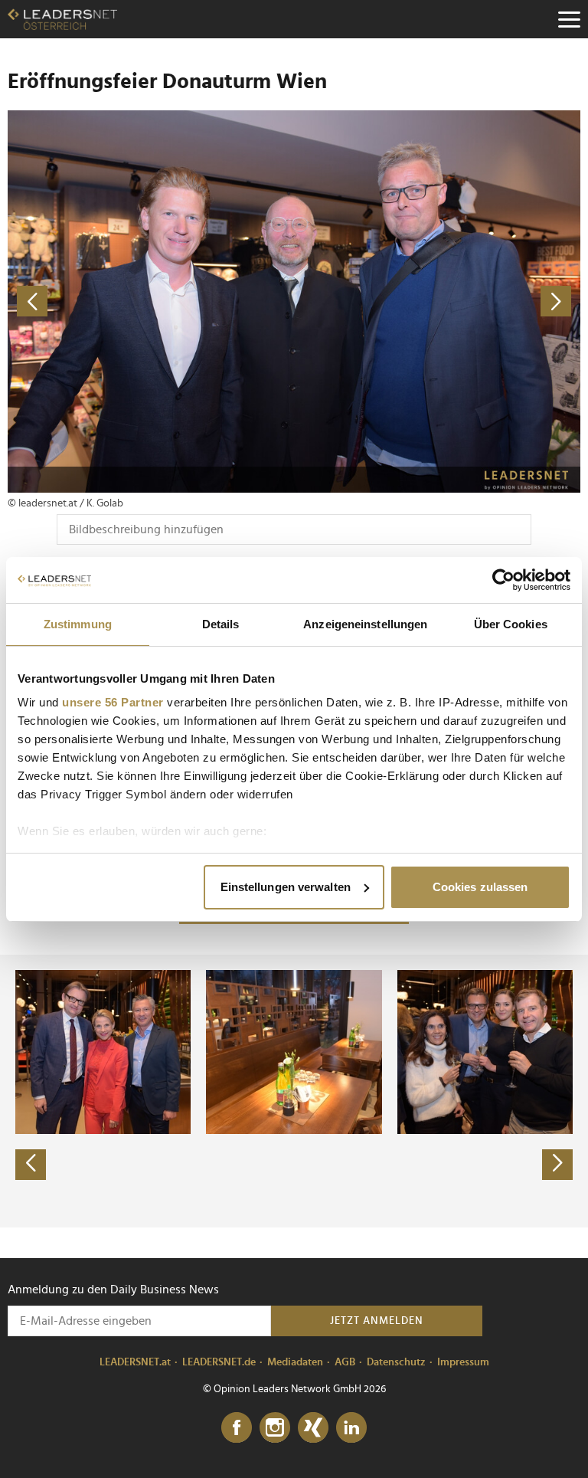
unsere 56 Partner (113, 702)
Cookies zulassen (480, 886)
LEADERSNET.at (135, 1362)
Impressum (463, 1362)
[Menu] (569, 19)
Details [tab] (221, 624)
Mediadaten (295, 1362)
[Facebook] (236, 1428)
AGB (345, 1362)
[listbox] (294, 1091)
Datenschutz (396, 1362)
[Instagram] (275, 1428)
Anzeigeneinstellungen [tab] (365, 624)
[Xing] (313, 1428)
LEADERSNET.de (219, 1362)
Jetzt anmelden (376, 1321)
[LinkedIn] (351, 1428)
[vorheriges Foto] (151, 301)
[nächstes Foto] (437, 301)
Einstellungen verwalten (285, 886)
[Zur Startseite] (62, 19)
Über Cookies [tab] (510, 624)
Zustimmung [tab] (78, 624)
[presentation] (30, 1164)
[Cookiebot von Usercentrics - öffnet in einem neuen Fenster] (503, 580)
